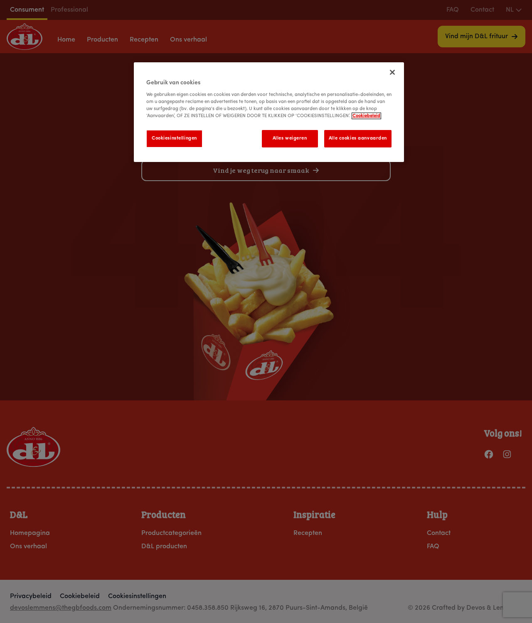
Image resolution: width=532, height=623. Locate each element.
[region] (269, 112)
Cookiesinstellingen (174, 138)
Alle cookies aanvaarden (358, 138)
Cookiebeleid (366, 115)
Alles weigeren (290, 138)
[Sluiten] (392, 72)
